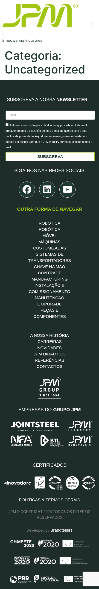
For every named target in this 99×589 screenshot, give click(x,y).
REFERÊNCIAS (49, 360)
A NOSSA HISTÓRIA (49, 335)
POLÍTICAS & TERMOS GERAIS (49, 500)
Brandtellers (61, 530)
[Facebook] (27, 190)
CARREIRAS (50, 341)
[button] (92, 23)
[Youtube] (67, 190)
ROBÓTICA (49, 223)
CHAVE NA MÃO (49, 266)
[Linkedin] (47, 190)
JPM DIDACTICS (49, 354)
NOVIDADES (49, 348)
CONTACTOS (49, 366)
